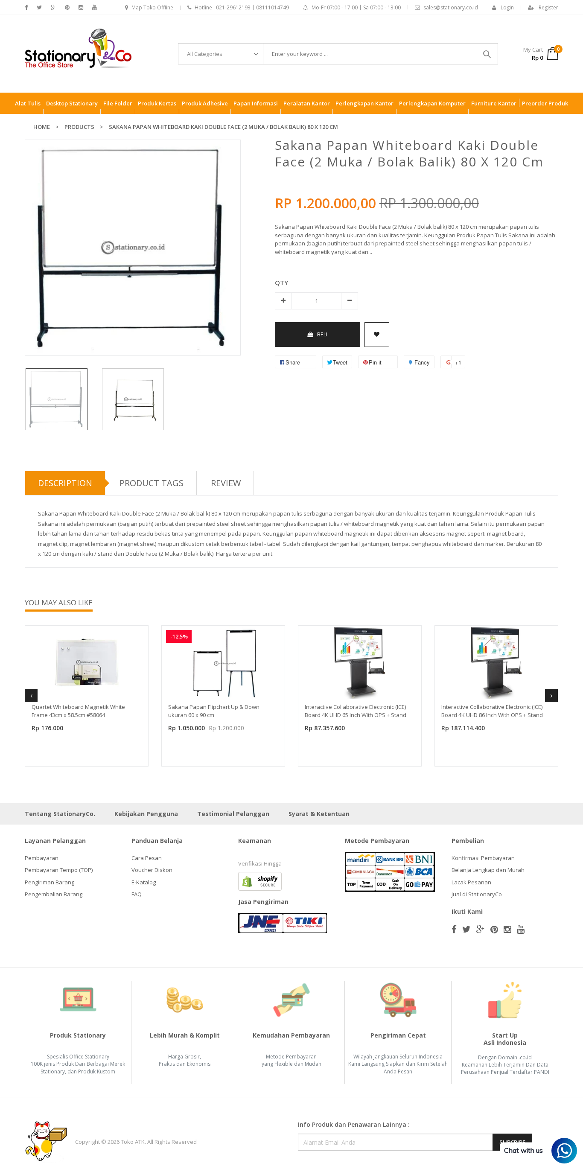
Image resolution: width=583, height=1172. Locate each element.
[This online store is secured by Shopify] (260, 880)
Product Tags (152, 483)
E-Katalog (143, 882)
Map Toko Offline (152, 7)
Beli (322, 334)
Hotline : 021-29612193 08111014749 (242, 7)
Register (548, 7)
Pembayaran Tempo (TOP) (59, 870)
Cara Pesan (146, 858)
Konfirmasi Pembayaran (483, 858)
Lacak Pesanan (471, 882)
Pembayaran (41, 858)
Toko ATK (133, 1142)
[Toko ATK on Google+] (53, 7)
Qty (281, 282)
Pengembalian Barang (53, 894)
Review (226, 483)
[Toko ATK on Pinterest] (67, 7)
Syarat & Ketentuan (319, 814)
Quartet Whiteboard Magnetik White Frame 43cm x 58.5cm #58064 (78, 711)
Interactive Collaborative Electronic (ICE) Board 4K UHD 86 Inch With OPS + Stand (492, 711)
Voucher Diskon (151, 870)
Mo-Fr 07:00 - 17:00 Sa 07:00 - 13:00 (356, 7)
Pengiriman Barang (49, 882)
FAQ (136, 894)
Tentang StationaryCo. (60, 814)
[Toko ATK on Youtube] (94, 7)
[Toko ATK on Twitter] (39, 7)
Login (507, 7)
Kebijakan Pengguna (146, 814)
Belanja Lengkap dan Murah (488, 870)
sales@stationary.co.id (450, 7)
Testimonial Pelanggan (233, 814)
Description (65, 483)
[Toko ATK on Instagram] (81, 7)
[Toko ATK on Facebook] (26, 7)
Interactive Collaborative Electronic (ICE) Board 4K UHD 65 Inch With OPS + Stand (355, 711)
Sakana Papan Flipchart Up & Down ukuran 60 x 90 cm (213, 711)
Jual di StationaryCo (477, 894)
